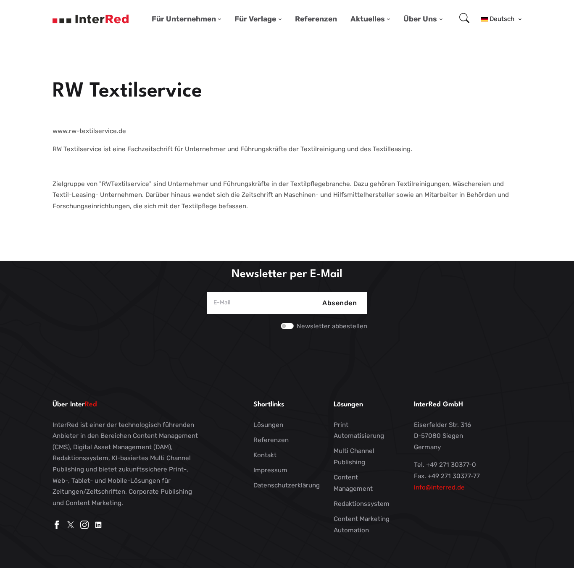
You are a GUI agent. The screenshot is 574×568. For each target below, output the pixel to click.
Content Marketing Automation (362, 524)
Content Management (353, 483)
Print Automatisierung (359, 430)
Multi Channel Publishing (354, 456)
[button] (501, 19)
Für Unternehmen (184, 19)
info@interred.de (439, 487)
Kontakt (264, 455)
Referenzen (316, 19)
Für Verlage (255, 19)
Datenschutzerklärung (286, 485)
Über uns (420, 19)
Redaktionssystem (362, 504)
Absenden (339, 303)
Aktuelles (367, 19)
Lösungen (268, 425)
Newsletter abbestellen (332, 326)
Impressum (270, 470)
